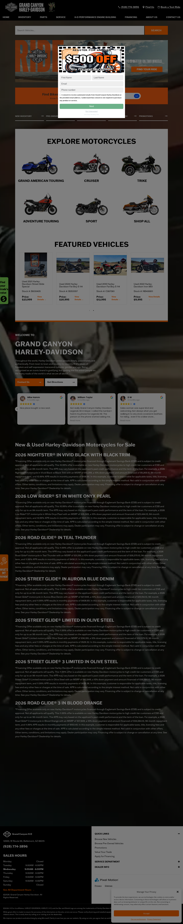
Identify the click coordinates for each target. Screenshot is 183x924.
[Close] (121, 50)
